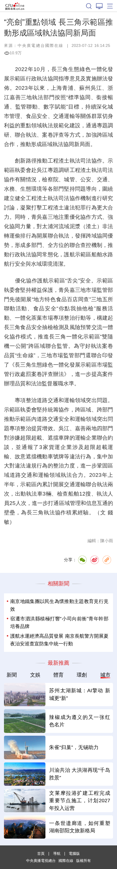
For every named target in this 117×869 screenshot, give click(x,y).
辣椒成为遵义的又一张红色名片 (79, 721)
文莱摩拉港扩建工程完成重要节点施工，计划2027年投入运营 (79, 800)
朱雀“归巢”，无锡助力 (74, 747)
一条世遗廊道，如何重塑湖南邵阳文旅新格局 (79, 827)
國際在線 (14, 6)
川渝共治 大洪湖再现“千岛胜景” (79, 774)
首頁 (41, 853)
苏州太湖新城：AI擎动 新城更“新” (79, 694)
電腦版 (74, 853)
